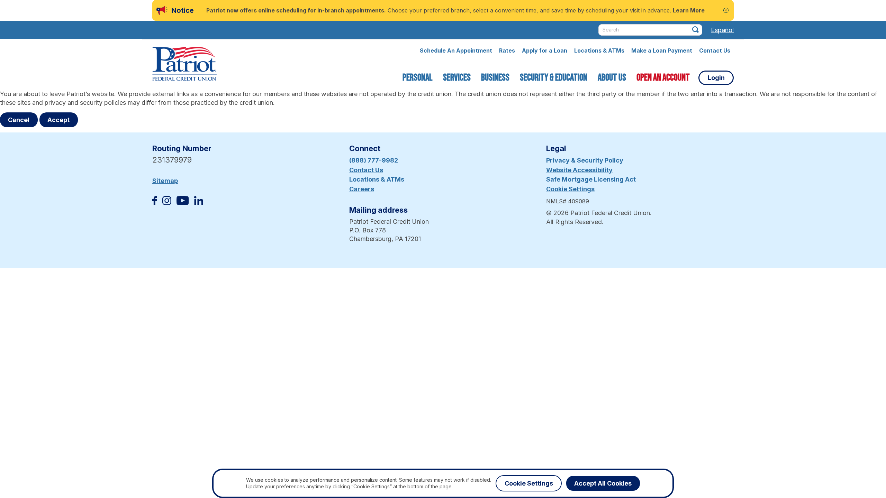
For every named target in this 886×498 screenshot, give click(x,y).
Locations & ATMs (599, 50)
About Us (612, 77)
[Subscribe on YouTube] (183, 202)
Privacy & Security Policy (584, 160)
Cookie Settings (570, 189)
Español (722, 30)
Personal (418, 77)
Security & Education (553, 77)
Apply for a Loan (544, 50)
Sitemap (165, 180)
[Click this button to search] (695, 29)
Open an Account (663, 77)
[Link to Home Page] (184, 65)
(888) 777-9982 (373, 160)
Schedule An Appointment (456, 50)
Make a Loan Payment (661, 50)
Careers (361, 189)
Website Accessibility (579, 170)
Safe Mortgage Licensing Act (591, 179)
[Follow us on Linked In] (198, 202)
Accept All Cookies (603, 483)
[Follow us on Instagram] (166, 202)
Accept (58, 119)
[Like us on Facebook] (154, 202)
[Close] (726, 10)
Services (457, 77)
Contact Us (714, 50)
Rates (507, 50)
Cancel (18, 119)
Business (495, 77)
